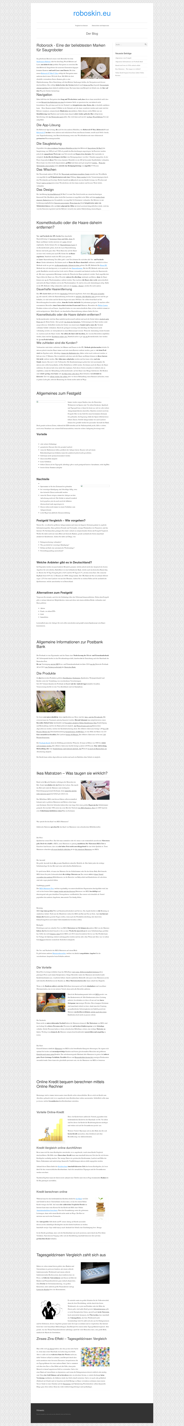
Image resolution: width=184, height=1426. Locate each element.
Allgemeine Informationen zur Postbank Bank (70, 644)
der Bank (79, 1199)
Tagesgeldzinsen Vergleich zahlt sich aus (71, 1254)
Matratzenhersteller (59, 953)
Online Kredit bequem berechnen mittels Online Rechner (70, 1084)
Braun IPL (103, 265)
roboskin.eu (92, 12)
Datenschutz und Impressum (100, 25)
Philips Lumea (103, 305)
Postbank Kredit (44, 743)
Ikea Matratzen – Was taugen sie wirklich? (72, 773)
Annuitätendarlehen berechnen (47, 1210)
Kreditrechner (62, 1166)
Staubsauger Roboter (44, 61)
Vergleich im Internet (81, 25)
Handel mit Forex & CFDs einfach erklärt (127, 65)
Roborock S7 (41, 132)
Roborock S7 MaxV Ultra (49, 73)
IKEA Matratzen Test (46, 888)
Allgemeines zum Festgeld (59, 393)
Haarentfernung (77, 268)
